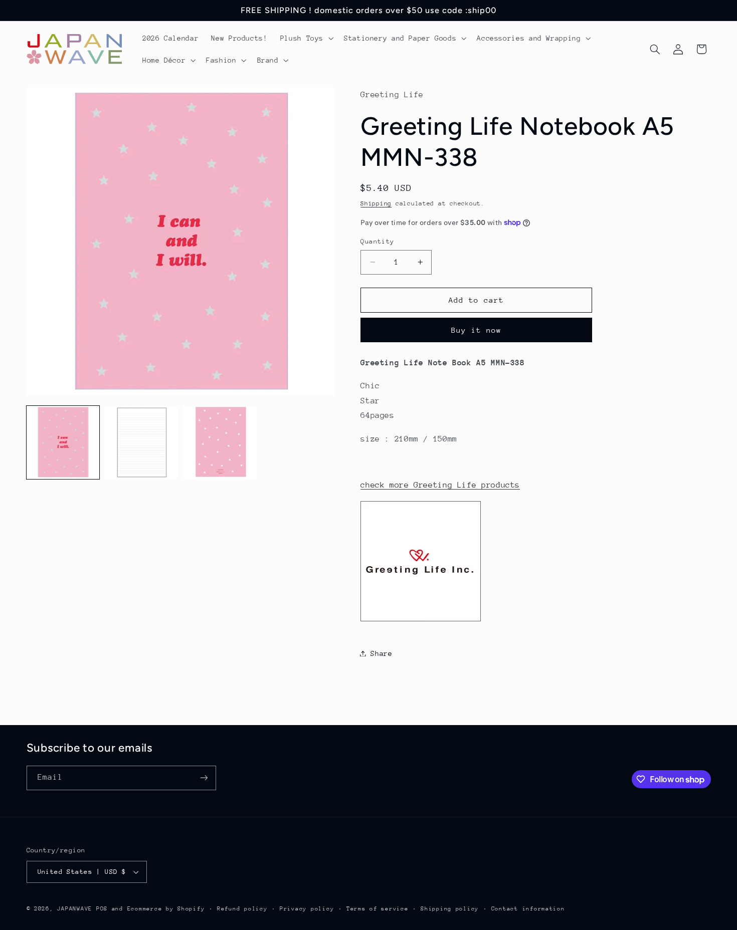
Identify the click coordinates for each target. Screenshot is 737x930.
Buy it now (476, 329)
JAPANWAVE (74, 908)
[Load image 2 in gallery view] (141, 442)
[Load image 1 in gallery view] (63, 442)
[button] (305, 38)
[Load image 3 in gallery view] (219, 442)
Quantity (377, 241)
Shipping (376, 202)
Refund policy (242, 908)
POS (102, 908)
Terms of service (377, 908)
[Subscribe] (203, 778)
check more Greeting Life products (440, 485)
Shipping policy (450, 908)
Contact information (528, 908)
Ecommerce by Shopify (166, 908)
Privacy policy (307, 908)
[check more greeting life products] (420, 620)
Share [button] (381, 653)
